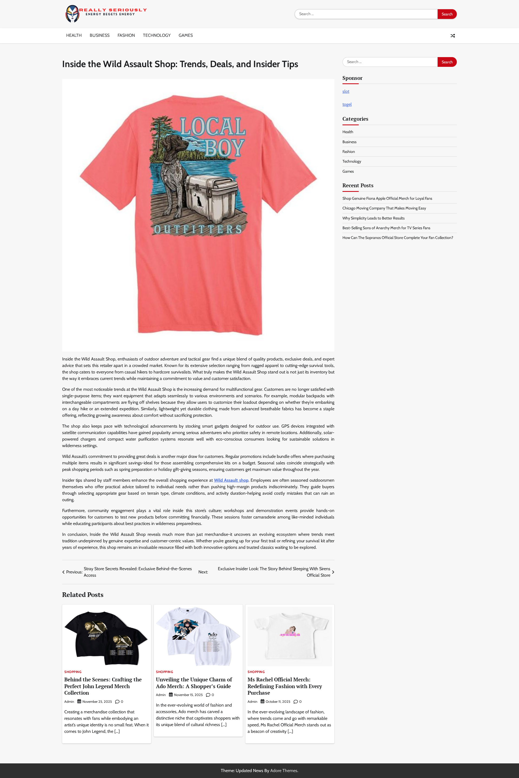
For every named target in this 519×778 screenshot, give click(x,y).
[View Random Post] (453, 36)
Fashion (126, 35)
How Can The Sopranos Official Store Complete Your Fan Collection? (397, 237)
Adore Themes (283, 770)
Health (74, 35)
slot (345, 91)
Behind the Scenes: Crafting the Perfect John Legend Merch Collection (103, 686)
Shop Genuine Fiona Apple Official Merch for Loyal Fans (387, 198)
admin (69, 702)
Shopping (72, 672)
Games (186, 35)
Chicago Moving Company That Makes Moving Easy (384, 208)
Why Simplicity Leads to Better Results (373, 218)
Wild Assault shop (231, 480)
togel (347, 104)
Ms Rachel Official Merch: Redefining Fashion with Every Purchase (285, 686)
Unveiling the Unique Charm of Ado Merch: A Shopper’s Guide (194, 683)
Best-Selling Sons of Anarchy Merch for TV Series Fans (386, 227)
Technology (157, 35)
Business (99, 35)
